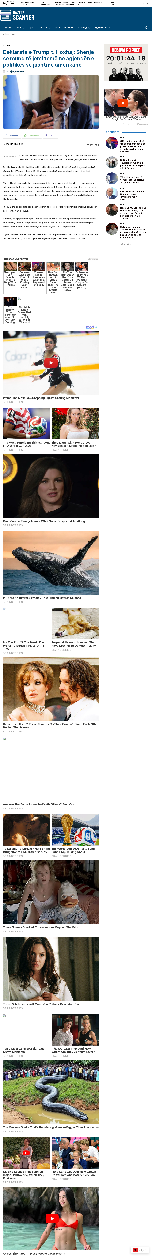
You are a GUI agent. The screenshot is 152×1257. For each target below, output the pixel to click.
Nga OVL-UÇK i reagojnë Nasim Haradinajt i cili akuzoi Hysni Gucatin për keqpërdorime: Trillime (133, 213)
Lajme (13, 34)
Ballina (6, 34)
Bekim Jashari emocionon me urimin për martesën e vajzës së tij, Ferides (132, 164)
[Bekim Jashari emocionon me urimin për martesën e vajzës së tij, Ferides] (112, 162)
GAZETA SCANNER (14, 144)
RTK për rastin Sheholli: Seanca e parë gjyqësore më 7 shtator (133, 195)
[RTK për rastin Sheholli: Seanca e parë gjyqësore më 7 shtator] (112, 193)
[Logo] (19, 15)
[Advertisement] (51, 251)
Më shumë (125, 244)
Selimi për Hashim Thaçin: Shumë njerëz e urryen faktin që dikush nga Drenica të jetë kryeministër (133, 232)
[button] (146, 27)
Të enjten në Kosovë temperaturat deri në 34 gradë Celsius (132, 180)
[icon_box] (115, 3)
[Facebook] (143, 3)
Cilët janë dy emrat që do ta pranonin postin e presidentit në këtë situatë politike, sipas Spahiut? (132, 146)
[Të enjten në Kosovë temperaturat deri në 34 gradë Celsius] (112, 178)
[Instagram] (147, 3)
